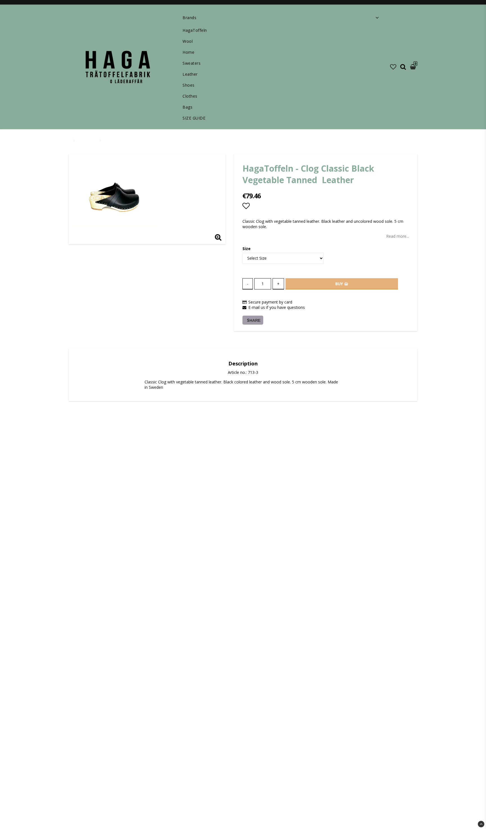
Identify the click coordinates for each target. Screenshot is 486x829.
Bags (187, 107)
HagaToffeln (195, 30)
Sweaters (192, 63)
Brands (189, 17)
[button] (393, 67)
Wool (188, 41)
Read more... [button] (397, 236)
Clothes (190, 96)
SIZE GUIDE (194, 118)
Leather (190, 74)
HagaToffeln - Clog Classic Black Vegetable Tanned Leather (156, 140)
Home (188, 52)
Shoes (189, 85)
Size (246, 248)
